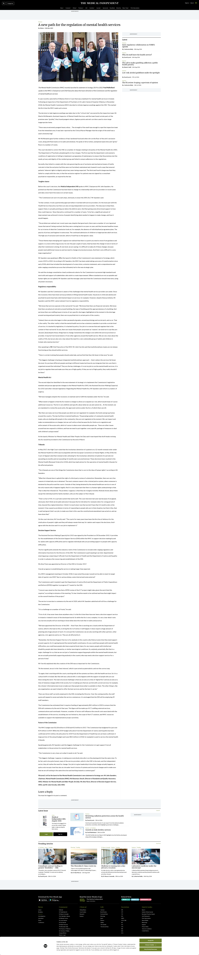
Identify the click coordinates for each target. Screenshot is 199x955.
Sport (101, 918)
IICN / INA (123, 920)
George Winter (62, 933)
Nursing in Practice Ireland (148, 914)
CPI (122, 912)
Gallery (102, 922)
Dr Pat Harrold (62, 922)
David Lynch (127, 57)
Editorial (61, 910)
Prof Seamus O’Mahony (64, 928)
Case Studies (83, 912)
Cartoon (102, 910)
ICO (122, 933)
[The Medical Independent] (99, 3)
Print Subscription (146, 918)
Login (46, 834)
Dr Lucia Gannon (63, 920)
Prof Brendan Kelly (63, 926)
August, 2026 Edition (91, 901)
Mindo (42, 28)
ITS (122, 914)
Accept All (150, 940)
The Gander (103, 924)
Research (82, 914)
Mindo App (144, 922)
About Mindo (145, 920)
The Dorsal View (104, 926)
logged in (50, 795)
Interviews (41, 918)
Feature (81, 916)
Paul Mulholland (91, 832)
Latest (46, 847)
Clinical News (83, 910)
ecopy (53, 815)
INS (122, 928)
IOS (122, 926)
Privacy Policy (145, 926)
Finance (102, 920)
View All (158, 810)
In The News (93, 828)
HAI (122, 931)
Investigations (41, 916)
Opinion (113, 847)
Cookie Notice (145, 930)
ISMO (122, 918)
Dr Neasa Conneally (105, 847)
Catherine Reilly (128, 49)
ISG (122, 916)
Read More (158, 843)
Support (144, 924)
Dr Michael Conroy (63, 918)
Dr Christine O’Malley (64, 931)
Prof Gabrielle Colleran (64, 916)
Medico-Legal (62, 935)
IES (122, 922)
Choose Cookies (149, 945)
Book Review (103, 912)
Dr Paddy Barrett (63, 912)
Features (40, 21)
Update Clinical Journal (147, 912)
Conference (41, 922)
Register (187, 3)
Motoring (73, 847)
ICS (122, 924)
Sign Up (60, 834)
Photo (39, 920)
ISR (122, 910)
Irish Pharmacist (146, 916)
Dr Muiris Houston (63, 924)
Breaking (40, 912)
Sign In (143, 910)
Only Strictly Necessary (150, 949)
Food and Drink (104, 914)
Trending (50, 847)
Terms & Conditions (147, 928)
